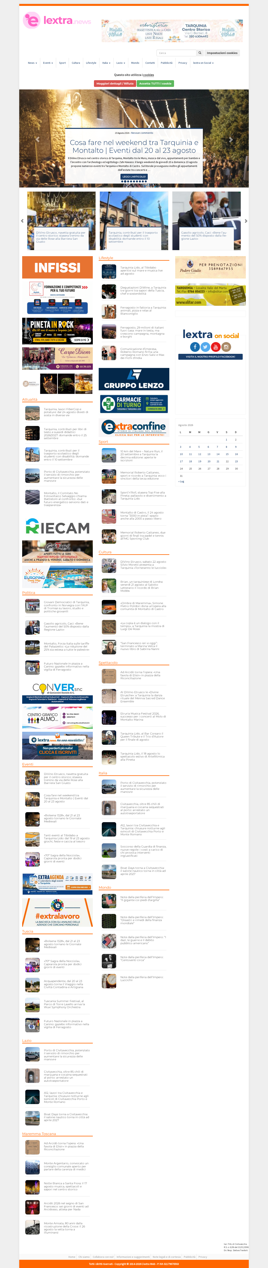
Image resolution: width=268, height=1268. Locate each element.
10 (181, 454)
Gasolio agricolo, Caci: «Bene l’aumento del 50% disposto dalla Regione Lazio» (131, 235)
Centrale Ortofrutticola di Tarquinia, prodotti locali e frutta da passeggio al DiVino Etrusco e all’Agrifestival (134, 142)
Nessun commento (142, 125)
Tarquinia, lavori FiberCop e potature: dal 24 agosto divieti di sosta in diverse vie (66, 412)
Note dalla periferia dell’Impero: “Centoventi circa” (141, 958)
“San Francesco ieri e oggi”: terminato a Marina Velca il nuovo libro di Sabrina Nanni (139, 646)
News (31, 63)
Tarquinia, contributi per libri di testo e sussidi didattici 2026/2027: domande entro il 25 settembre (65, 433)
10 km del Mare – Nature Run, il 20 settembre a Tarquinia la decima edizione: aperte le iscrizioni (141, 456)
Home (71, 1257)
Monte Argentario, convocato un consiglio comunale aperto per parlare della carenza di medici (66, 1166)
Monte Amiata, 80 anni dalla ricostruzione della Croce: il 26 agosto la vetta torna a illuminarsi (64, 1228)
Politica (28, 593)
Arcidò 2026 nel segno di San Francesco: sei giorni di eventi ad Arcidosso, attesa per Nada (66, 1206)
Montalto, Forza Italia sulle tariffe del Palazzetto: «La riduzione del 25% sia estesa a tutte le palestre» (66, 646)
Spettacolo (108, 663)
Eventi (47, 63)
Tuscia (27, 931)
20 (209, 461)
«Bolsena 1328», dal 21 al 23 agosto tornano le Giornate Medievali (62, 818)
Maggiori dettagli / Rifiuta (115, 83)
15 (227, 454)
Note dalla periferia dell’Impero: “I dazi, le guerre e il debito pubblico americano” (143, 940)
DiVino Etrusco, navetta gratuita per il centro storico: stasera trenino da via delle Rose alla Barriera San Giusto (66, 778)
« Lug (181, 481)
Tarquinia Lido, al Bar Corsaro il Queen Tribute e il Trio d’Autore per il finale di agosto (141, 736)
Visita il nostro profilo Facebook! (210, 356)
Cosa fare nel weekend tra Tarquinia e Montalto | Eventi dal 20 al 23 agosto (66, 798)
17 (181, 461)
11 (190, 454)
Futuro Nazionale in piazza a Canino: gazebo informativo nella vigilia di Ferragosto (66, 666)
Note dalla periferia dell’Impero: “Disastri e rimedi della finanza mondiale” (141, 920)
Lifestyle (91, 63)
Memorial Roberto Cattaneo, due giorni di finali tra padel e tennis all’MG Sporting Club (142, 535)
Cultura (76, 63)
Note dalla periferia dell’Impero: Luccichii (141, 978)
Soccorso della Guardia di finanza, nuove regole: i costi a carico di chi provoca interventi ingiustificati (143, 851)
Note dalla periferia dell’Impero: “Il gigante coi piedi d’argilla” (141, 898)
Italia (105, 63)
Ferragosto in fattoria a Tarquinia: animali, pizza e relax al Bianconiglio (143, 310)
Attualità (29, 399)
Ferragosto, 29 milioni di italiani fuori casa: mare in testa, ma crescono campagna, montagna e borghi (142, 332)
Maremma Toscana (39, 1134)
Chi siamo (84, 1257)
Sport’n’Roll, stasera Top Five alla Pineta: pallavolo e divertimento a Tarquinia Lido (143, 495)
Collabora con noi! (103, 1257)
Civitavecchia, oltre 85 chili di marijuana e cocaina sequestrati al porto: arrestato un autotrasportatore (66, 1076)
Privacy (183, 63)
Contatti (150, 63)
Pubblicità (166, 63)
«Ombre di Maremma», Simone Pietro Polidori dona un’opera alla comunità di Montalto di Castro (143, 606)
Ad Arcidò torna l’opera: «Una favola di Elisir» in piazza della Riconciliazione (64, 1146)
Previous (22, 221)
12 (199, 454)
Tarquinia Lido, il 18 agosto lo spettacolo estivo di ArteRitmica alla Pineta (142, 756)
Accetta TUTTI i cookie (155, 83)
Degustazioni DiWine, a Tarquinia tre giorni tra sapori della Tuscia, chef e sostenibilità (143, 290)
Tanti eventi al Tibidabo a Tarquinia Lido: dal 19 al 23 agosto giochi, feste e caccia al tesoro (67, 838)
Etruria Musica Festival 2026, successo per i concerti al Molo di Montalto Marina (143, 716)
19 (199, 461)
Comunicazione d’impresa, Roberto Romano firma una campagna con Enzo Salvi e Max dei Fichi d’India (142, 353)
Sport (62, 63)
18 (190, 461)
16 (236, 454)
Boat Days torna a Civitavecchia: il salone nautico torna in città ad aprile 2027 (66, 1117)
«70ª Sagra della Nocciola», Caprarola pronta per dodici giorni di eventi (63, 858)
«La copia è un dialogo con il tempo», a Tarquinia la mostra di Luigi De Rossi (142, 626)
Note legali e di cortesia (167, 1257)
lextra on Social (202, 63)
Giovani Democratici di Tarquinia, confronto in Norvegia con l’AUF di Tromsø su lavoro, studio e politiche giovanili (66, 606)
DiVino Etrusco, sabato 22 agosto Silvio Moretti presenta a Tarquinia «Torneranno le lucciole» (204, 235)
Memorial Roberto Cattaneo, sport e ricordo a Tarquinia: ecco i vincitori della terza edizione (143, 475)
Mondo (135, 63)
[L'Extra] (57, 20)
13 (209, 454)
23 (236, 461)
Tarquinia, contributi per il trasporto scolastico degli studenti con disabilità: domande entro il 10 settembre (60, 237)
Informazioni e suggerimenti (133, 1257)
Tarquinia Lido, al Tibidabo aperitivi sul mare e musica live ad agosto (141, 270)
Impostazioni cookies (222, 53)
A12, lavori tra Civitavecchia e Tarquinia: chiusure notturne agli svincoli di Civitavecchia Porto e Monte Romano (66, 1097)
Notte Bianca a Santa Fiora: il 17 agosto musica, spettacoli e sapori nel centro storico (65, 1186)
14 (218, 454)
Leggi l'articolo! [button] (134, 176)
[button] (36, 138)
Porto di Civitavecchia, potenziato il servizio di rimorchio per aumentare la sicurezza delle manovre (67, 476)
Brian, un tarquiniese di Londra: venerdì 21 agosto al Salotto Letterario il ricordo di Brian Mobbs (141, 586)
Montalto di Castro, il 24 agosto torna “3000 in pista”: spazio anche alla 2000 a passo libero (142, 515)
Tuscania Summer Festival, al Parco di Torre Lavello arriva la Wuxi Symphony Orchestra (64, 1004)
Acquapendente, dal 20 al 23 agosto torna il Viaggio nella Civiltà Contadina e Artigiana (63, 984)
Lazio (120, 63)
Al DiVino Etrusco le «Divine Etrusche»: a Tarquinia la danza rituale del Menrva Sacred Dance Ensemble (142, 696)
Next (246, 221)
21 (218, 461)
